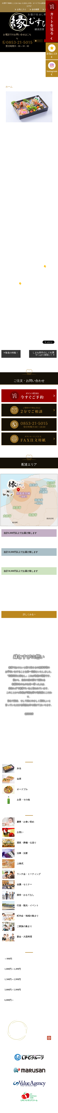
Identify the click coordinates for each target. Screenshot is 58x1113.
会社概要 (35, 9)
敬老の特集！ (11, 353)
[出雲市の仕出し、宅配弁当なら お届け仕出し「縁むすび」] (29, 22)
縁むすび (25, 1108)
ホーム (9, 86)
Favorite (29, 335)
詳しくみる (28, 614)
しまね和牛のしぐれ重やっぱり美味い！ (43, 353)
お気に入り (21, 9)
